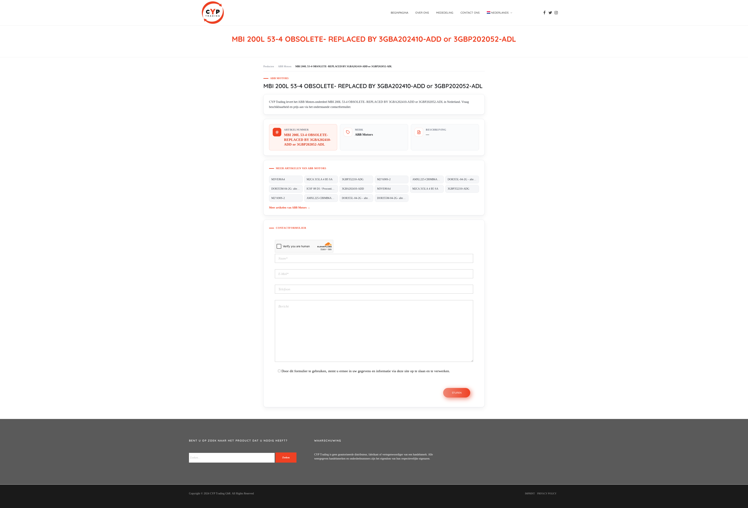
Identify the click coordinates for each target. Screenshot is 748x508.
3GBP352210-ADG (352, 179)
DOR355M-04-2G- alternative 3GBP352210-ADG (287, 188)
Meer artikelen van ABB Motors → (289, 207)
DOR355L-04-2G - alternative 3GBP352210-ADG (463, 179)
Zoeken (286, 457)
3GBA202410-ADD (353, 188)
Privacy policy (547, 493)
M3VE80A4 (278, 179)
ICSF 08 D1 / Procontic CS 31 (322, 188)
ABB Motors (284, 66)
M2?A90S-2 (384, 179)
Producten (268, 66)
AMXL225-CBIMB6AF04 (427, 179)
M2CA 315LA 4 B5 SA (320, 179)
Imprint (530, 493)
